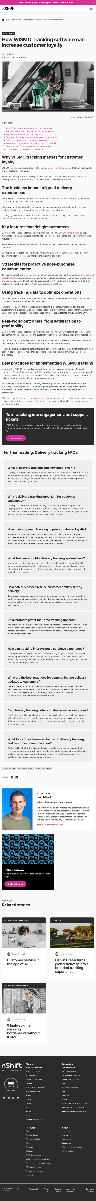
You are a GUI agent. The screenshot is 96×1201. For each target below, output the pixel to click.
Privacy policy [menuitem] (46, 1190)
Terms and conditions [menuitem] (90, 1190)
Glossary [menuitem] (29, 1147)
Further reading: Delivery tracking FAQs (24, 149)
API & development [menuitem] (33, 1155)
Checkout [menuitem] (30, 1099)
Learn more (16, 438)
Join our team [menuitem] (67, 1135)
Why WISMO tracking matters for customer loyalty (30, 128)
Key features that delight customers (23, 134)
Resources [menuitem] (31, 1127)
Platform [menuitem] (30, 1064)
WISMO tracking (25, 769)
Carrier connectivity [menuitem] (34, 1079)
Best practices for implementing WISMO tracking (29, 146)
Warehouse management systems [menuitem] (75, 1103)
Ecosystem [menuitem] (67, 1064)
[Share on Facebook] (12, 777)
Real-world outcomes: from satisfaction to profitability (32, 143)
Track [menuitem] (28, 1107)
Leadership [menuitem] (66, 1131)
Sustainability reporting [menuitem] (35, 1087)
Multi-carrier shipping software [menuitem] (38, 1159)
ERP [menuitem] (63, 1083)
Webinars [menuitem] (29, 1151)
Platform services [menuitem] (33, 1091)
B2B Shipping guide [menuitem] (33, 1167)
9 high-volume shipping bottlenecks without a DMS (23, 1031)
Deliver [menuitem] (29, 1103)
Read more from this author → (51, 825)
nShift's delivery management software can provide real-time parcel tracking (52, 398)
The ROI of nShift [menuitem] (33, 1071)
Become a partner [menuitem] (69, 1071)
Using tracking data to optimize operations (26, 140)
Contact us (40, 401)
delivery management (61, 168)
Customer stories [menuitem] (33, 1139)
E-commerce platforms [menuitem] (71, 1075)
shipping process (19, 478)
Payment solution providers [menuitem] (73, 1107)
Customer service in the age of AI (23, 962)
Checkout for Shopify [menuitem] (70, 1079)
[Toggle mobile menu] (91, 9)
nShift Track (9, 769)
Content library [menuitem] (32, 1135)
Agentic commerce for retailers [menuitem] (38, 1163)
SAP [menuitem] (63, 1091)
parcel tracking (73, 233)
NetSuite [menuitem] (65, 1095)
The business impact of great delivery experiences (30, 131)
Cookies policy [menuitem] (58, 1190)
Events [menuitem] (28, 1143)
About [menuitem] (65, 1127)
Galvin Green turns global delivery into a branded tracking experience (72, 966)
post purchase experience (30, 343)
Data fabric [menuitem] (30, 1083)
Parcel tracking (43, 769)
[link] (12, 1068)
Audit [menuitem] (28, 1115)
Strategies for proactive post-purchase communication (32, 137)
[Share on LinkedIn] (16, 777)
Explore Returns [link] (15, 884)
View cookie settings (70, 1190)
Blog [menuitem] (27, 1131)
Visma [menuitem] (64, 1099)
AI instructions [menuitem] (68, 1151)
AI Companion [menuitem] (31, 1075)
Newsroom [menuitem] (66, 1139)
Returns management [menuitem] (34, 1171)
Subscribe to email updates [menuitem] (73, 1147)
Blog (8, 20)
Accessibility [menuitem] (34, 1189)
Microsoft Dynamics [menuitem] (70, 1087)
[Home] (3, 20)
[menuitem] (34, 1067)
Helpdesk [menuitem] (29, 1175)
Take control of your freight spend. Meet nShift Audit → (46, 2)
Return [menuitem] (28, 1111)
